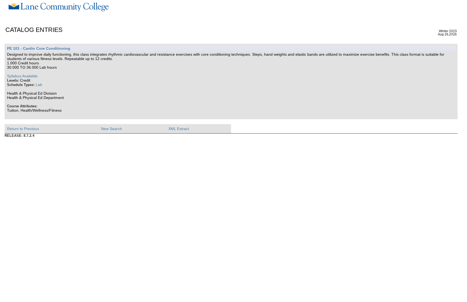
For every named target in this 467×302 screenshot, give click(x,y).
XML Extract (178, 129)
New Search (111, 129)
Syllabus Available (22, 76)
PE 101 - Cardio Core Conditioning (38, 48)
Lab (39, 84)
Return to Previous (23, 129)
